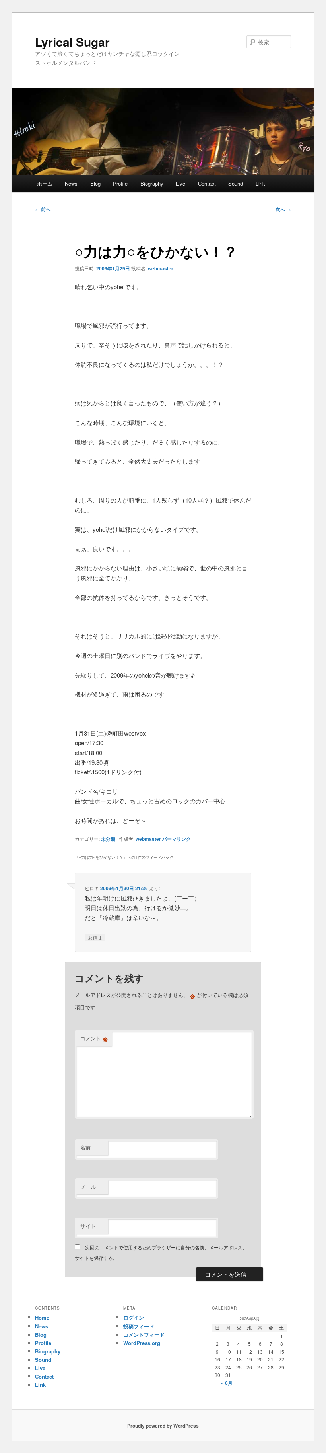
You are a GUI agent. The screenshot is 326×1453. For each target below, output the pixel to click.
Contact (207, 183)
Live (180, 183)
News (71, 183)
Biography (151, 183)
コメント (94, 1038)
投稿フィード (138, 1326)
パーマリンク (176, 838)
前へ (42, 209)
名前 (85, 1147)
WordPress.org (141, 1343)
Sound (235, 183)
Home (42, 1317)
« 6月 (227, 1382)
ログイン (133, 1317)
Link (260, 183)
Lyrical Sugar (72, 41)
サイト (88, 1226)
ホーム (44, 183)
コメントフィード (144, 1334)
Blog (95, 183)
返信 (95, 937)
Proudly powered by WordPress (163, 1425)
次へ (283, 209)
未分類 (108, 838)
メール (88, 1187)
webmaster (160, 268)
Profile (120, 183)
